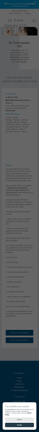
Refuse (19, 420)
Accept (19, 425)
